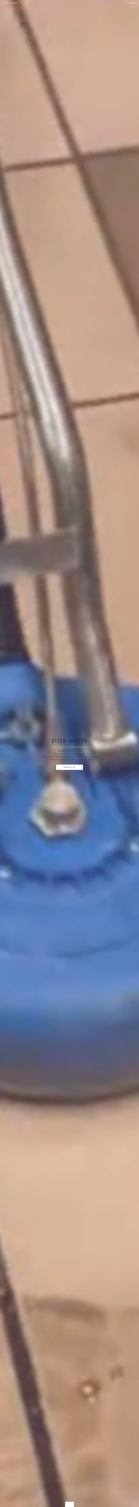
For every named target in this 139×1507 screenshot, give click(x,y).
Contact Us (69, 767)
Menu (132, 3)
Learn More (69, 1504)
